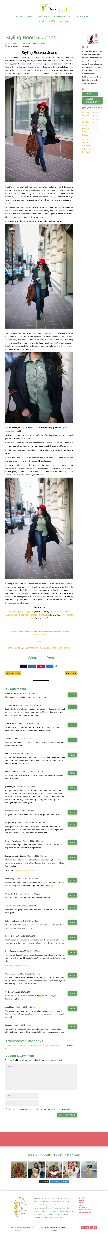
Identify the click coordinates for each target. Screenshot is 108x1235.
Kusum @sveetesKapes (15, 856)
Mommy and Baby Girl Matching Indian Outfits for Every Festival (86, 123)
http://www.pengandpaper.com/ (16, 966)
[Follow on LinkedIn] (95, 1227)
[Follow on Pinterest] (91, 1227)
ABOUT (82, 1200)
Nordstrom (28, 648)
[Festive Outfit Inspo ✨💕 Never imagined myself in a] (36, 1170)
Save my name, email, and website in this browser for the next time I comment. (39, 1109)
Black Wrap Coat (59, 611)
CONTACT (82, 1203)
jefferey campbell (14, 648)
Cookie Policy (15, 1231)
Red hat (24, 615)
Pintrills (33, 615)
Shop (42, 21)
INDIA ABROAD (85, 1212)
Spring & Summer (32, 43)
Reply (72, 694)
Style (28, 17)
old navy (39, 648)
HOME (81, 1198)
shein (60, 648)
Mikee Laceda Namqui (14, 771)
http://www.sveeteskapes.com (25, 870)
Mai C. (7, 753)
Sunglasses (44, 615)
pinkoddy (9, 787)
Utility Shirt (12, 611)
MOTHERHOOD (85, 1210)
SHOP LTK (90, 94)
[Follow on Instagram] (87, 1227)
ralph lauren (50, 648)
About (53, 21)
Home (19, 17)
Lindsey (8, 811)
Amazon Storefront (92, 100)
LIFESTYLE (83, 1207)
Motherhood (60, 17)
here (62, 615)
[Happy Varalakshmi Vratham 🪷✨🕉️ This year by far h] (19, 1170)
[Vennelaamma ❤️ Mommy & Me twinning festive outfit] (71, 1170)
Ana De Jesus (11, 723)
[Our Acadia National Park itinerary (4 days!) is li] (89, 1170)
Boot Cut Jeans (27, 611)
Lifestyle (42, 17)
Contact (64, 21)
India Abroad (80, 17)
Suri (9, 43)
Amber (8, 738)
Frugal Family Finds (13, 823)
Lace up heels (11, 615)
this (45, 618)
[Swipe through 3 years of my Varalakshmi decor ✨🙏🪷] (54, 1170)
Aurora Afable (10, 906)
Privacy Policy (16, 1227)
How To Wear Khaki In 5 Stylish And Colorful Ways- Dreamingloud (33, 1045)
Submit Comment (67, 1115)
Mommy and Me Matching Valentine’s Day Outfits (86, 145)
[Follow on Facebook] (83, 1227)
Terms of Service (28, 1227)
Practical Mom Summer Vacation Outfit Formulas (97, 120)
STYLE (81, 1205)
